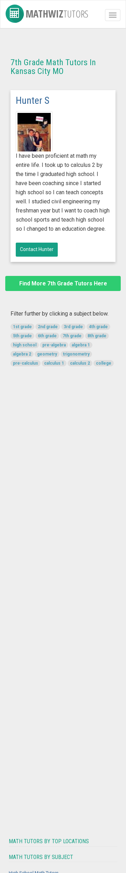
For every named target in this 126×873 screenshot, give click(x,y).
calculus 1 (54, 363)
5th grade (22, 335)
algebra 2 (22, 354)
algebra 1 (81, 345)
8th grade (97, 335)
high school (24, 345)
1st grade (22, 326)
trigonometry (76, 354)
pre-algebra (54, 345)
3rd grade (73, 326)
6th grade (47, 335)
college (103, 363)
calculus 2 (80, 363)
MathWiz (57, 12)
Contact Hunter (37, 249)
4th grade (98, 326)
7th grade (72, 335)
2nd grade (48, 326)
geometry (47, 354)
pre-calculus (25, 363)
